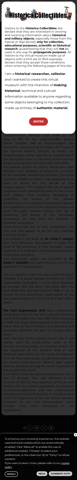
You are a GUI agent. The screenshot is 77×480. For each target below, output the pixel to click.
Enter (38, 121)
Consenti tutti (60, 473)
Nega (41, 473)
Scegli (11, 474)
